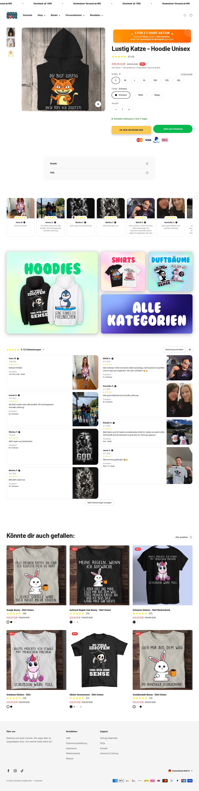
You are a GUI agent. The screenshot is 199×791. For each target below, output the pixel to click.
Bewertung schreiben (174, 349)
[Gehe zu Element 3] (10, 54)
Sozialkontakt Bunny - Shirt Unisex (149, 694)
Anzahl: (115, 103)
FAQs (102, 743)
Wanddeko (95, 15)
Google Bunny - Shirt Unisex (20, 610)
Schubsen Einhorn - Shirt (18, 694)
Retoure (69, 758)
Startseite (27, 15)
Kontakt (103, 748)
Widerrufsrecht (73, 753)
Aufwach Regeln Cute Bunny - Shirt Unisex (90, 610)
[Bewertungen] (21, 208)
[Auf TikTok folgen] (22, 771)
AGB (68, 738)
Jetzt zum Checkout (172, 129)
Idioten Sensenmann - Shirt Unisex (86, 694)
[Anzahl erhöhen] (129, 109)
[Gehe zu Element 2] (10, 43)
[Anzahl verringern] (116, 109)
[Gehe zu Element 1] (10, 32)
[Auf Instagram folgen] (15, 771)
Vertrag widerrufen (109, 738)
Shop (40, 15)
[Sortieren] (190, 349)
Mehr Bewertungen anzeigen (100, 503)
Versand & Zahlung (109, 753)
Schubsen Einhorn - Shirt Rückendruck (151, 610)
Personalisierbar (74, 15)
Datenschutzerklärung (76, 743)
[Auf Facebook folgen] (8, 771)
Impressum (71, 748)
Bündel (54, 15)
